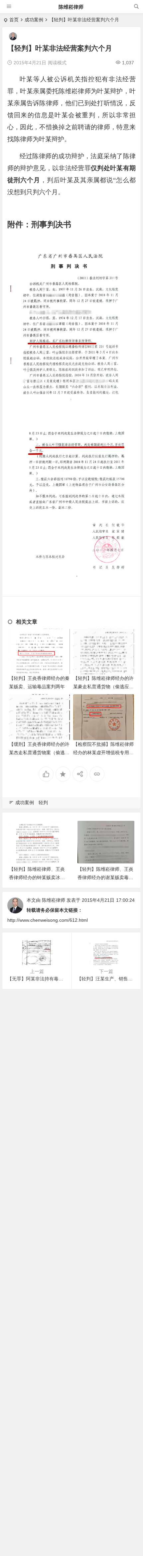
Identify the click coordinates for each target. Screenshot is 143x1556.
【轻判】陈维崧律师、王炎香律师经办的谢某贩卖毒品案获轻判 (105, 877)
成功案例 (34, 19)
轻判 (43, 802)
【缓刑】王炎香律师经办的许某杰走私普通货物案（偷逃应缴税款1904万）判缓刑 (39, 753)
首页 (14, 19)
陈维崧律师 (71, 7)
